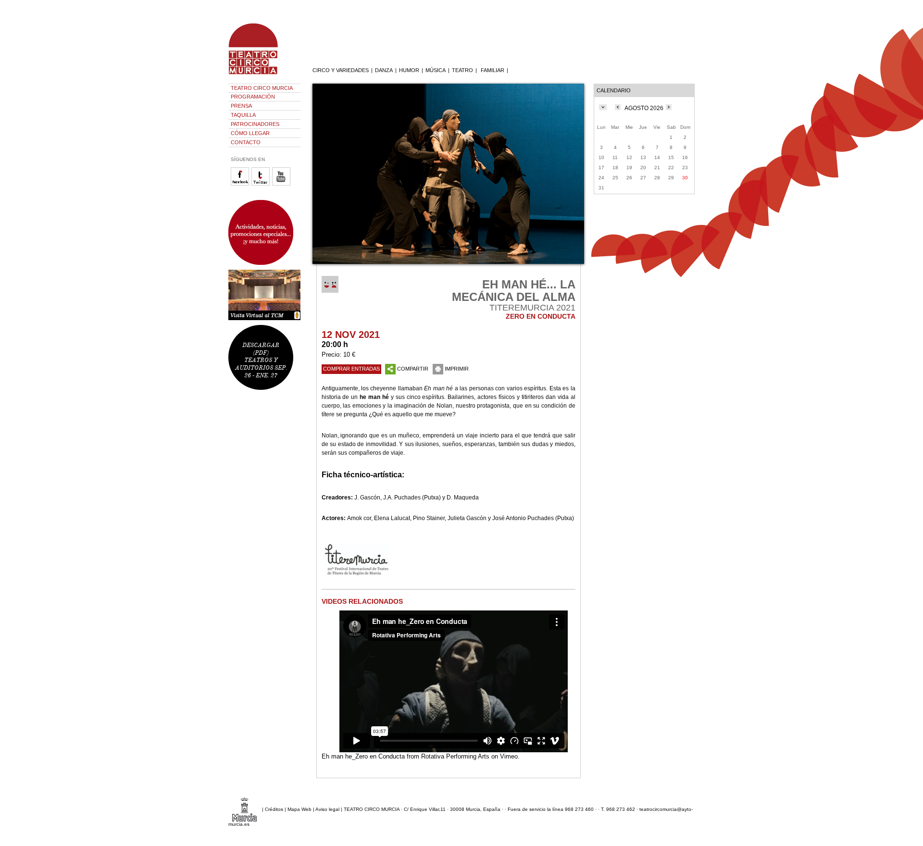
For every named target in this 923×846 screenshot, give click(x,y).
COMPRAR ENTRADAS (351, 369)
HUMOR (409, 70)
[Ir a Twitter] (261, 184)
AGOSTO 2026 (643, 108)
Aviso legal (327, 808)
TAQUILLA (243, 115)
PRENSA (241, 106)
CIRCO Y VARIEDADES (340, 70)
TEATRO (462, 70)
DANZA (384, 70)
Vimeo (509, 756)
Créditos (274, 808)
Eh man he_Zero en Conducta (363, 756)
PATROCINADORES (255, 124)
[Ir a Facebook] (241, 184)
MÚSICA (435, 70)
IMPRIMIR (457, 369)
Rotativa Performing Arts (455, 756)
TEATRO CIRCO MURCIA (262, 88)
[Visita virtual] (264, 295)
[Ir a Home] (259, 74)
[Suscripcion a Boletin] (264, 232)
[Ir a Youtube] (282, 184)
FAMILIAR (492, 70)
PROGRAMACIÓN (253, 97)
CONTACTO (246, 142)
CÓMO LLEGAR (250, 133)
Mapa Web (299, 808)
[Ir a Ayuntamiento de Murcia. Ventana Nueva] (244, 808)
